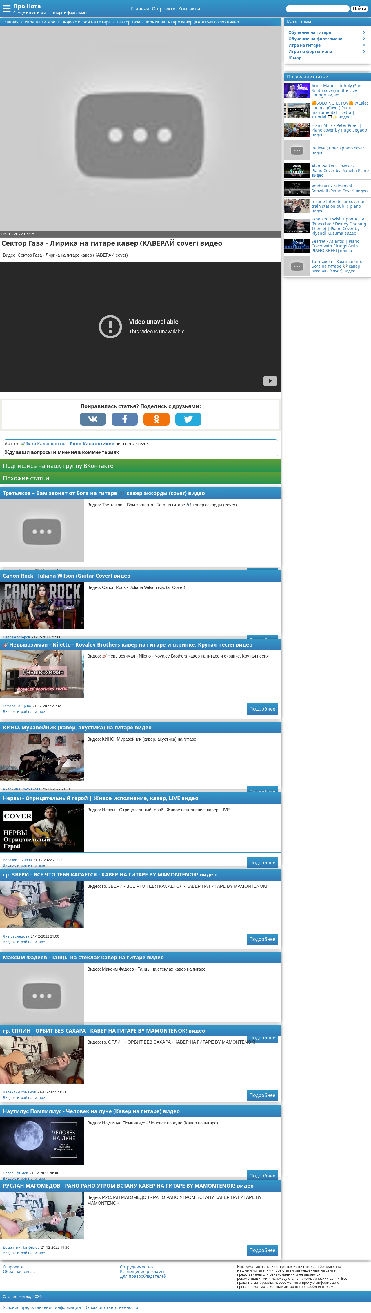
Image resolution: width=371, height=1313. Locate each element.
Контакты (189, 9)
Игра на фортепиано (310, 51)
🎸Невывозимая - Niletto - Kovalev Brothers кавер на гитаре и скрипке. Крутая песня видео (127, 644)
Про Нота (27, 6)
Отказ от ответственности (112, 1307)
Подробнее (262, 709)
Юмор (294, 58)
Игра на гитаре (304, 45)
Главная (140, 9)
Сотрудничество (136, 1267)
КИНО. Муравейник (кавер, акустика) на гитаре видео (77, 727)
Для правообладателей (143, 1276)
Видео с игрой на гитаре (24, 711)
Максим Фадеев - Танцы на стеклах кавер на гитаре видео (83, 957)
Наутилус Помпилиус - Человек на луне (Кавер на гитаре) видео (91, 1111)
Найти (359, 8)
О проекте (163, 9)
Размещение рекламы (142, 1271)
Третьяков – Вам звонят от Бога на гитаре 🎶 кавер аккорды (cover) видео (104, 493)
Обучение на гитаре (309, 32)
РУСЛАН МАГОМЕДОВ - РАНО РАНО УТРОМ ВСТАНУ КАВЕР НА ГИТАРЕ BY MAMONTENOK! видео (128, 1185)
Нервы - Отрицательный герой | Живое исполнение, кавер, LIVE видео (100, 798)
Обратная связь (19, 1271)
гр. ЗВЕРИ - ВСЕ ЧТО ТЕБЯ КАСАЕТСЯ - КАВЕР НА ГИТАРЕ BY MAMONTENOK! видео (110, 874)
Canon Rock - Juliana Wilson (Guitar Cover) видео (66, 575)
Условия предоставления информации (42, 1307)
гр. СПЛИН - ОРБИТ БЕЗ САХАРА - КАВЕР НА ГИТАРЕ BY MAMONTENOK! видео (104, 1030)
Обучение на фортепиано (315, 38)
